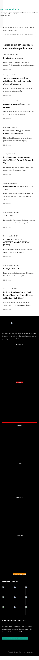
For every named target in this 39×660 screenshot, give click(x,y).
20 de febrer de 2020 (10, 289)
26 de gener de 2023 (10, 154)
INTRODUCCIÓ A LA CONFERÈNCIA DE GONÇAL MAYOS (16, 242)
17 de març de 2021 (10, 183)
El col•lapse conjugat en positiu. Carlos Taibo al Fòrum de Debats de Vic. (18, 160)
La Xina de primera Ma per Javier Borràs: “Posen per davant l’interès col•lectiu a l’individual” (18, 295)
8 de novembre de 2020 (11, 212)
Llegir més (7, 145)
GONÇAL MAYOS (11, 269)
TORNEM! (8, 216)
